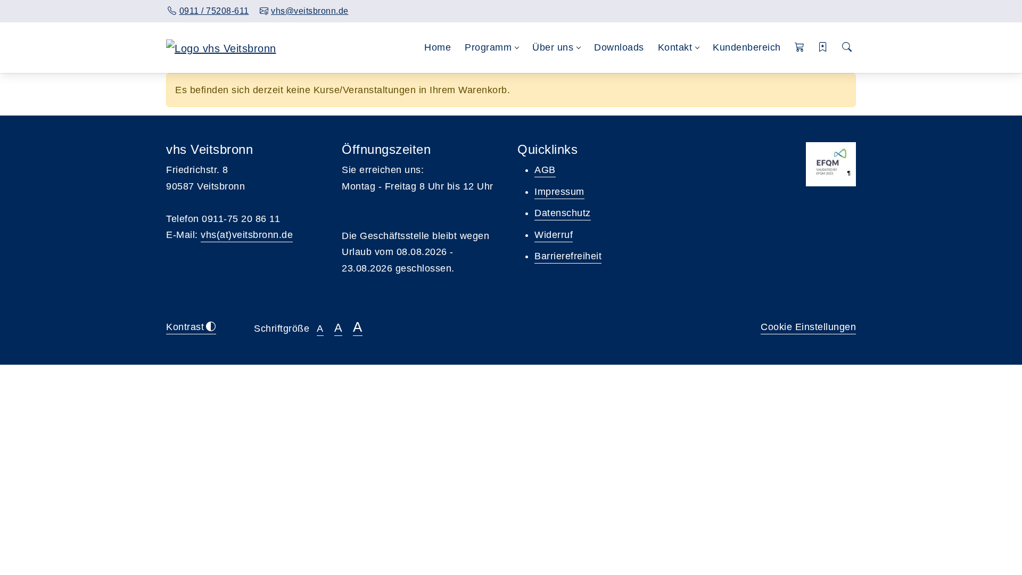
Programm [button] (488, 47)
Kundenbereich (747, 47)
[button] (799, 47)
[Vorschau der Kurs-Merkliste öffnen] (823, 47)
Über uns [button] (552, 47)
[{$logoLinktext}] (221, 47)
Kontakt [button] (675, 47)
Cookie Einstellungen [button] (808, 327)
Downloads (619, 47)
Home (437, 47)
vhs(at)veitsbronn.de (247, 234)
